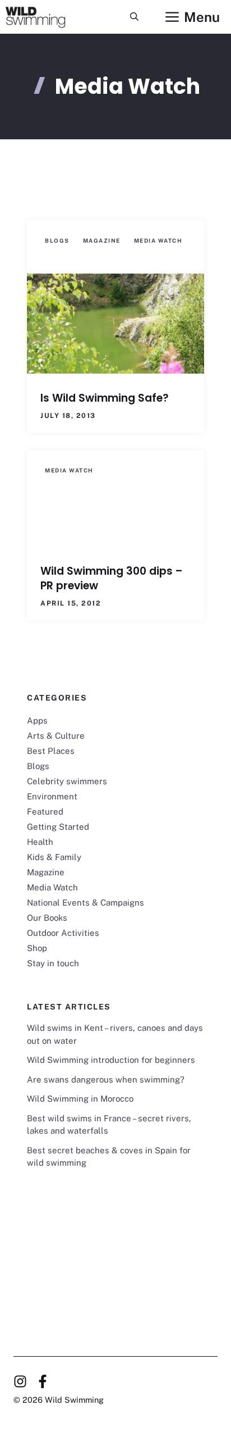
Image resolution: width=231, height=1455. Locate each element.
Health (40, 842)
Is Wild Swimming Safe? (104, 398)
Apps (37, 720)
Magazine (102, 240)
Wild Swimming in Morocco (80, 1098)
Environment (52, 796)
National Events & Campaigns (85, 902)
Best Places (51, 751)
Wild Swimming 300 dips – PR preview (111, 578)
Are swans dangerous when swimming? (105, 1079)
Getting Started (58, 826)
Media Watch (158, 240)
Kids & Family (54, 857)
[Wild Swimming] (44, 17)
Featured (45, 811)
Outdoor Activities (63, 933)
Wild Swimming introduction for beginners (111, 1060)
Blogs (57, 240)
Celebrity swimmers (67, 781)
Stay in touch (53, 963)
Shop (37, 948)
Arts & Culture (56, 735)
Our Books (47, 917)
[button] (134, 17)
